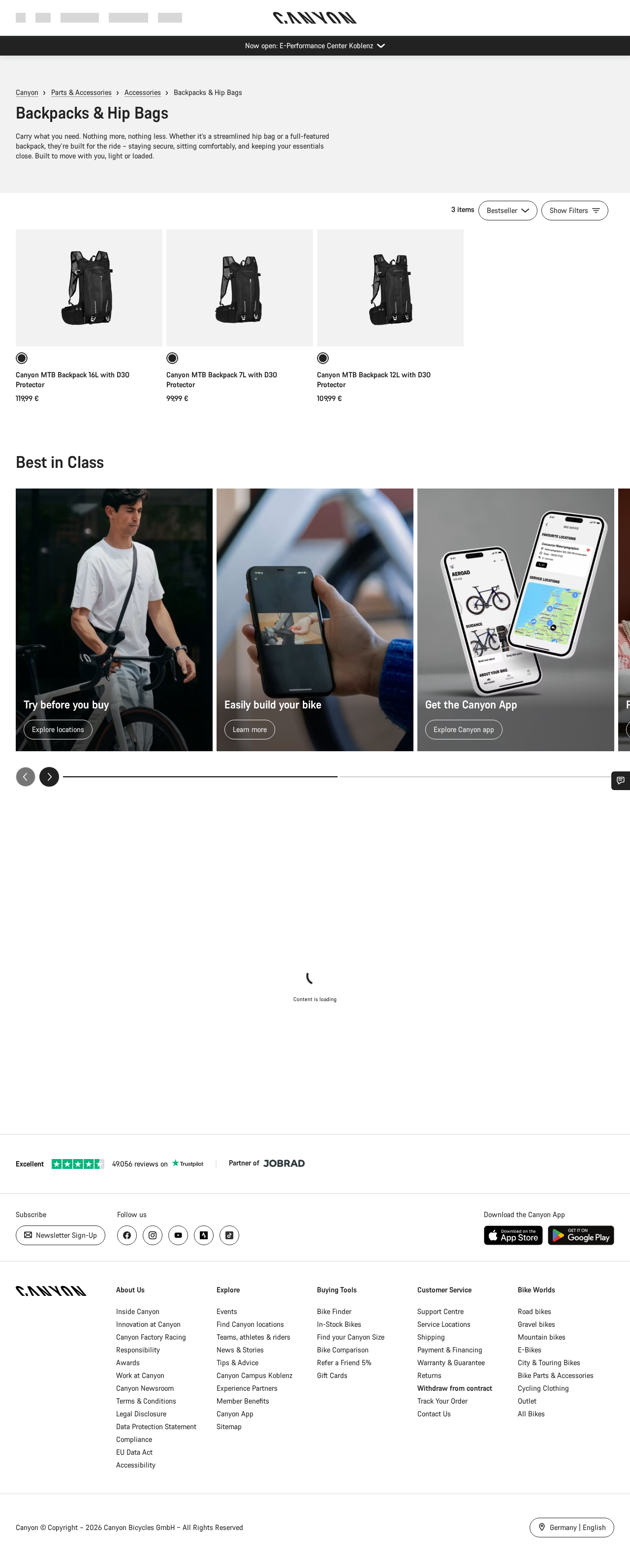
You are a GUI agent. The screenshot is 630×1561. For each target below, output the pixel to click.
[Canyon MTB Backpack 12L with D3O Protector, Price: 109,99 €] (390, 287)
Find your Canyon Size (350, 1337)
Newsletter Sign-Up (65, 1235)
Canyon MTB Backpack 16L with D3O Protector (72, 379)
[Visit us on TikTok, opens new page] (229, 1235)
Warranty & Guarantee (451, 1362)
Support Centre (440, 1311)
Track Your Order (442, 1401)
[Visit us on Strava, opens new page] (204, 1235)
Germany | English (577, 1527)
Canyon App (235, 1413)
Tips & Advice (237, 1362)
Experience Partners (247, 1388)
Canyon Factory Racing (151, 1337)
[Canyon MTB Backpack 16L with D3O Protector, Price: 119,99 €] (89, 287)
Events (227, 1311)
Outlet (527, 1401)
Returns (429, 1375)
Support (170, 17)
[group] (315, 637)
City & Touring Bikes (549, 1362)
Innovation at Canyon (148, 1324)
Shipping (431, 1337)
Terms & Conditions (146, 1401)
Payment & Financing (449, 1349)
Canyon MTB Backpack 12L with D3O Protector (374, 379)
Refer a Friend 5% (344, 1362)
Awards (128, 1362)
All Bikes (531, 1413)
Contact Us (434, 1413)
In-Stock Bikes (339, 1324)
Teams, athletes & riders (253, 1337)
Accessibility (136, 1464)
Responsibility (138, 1349)
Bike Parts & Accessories (556, 1375)
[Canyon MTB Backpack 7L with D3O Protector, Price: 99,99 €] (239, 287)
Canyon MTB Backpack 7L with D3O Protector (221, 379)
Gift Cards (332, 1375)
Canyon (27, 92)
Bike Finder (334, 1311)
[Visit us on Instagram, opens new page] (152, 1235)
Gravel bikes (536, 1324)
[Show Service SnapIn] (620, 780)
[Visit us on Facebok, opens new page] (127, 1235)
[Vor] (49, 777)
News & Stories (240, 1349)
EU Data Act (134, 1452)
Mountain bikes (542, 1337)
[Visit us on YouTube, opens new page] (178, 1235)
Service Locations (444, 1324)
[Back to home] (315, 17)
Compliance (134, 1439)
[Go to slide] (477, 776)
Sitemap (229, 1426)
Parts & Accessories (81, 92)
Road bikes (534, 1311)
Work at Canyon (140, 1375)
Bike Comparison (343, 1349)
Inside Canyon (137, 1311)
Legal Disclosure (141, 1413)
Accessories (143, 92)
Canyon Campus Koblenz (254, 1375)
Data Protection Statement (156, 1426)
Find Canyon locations (250, 1324)
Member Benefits (243, 1401)
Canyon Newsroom (145, 1388)
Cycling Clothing (543, 1388)
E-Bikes (529, 1349)
